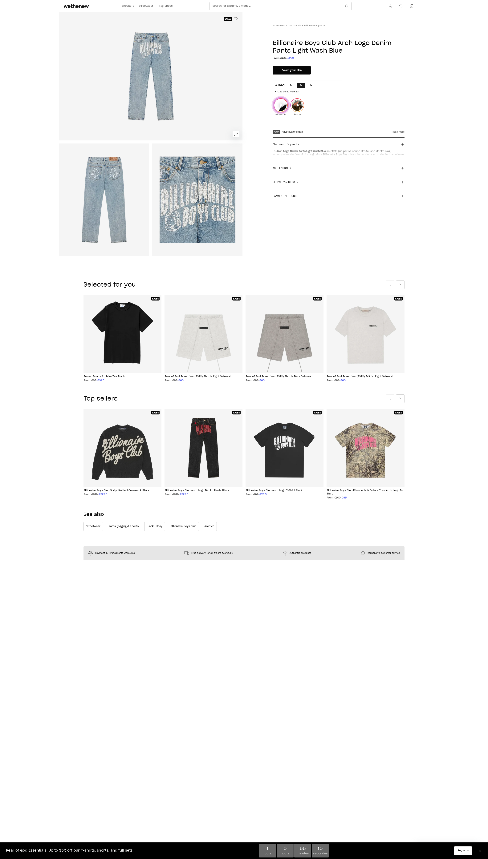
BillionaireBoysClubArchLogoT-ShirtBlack (274, 490)
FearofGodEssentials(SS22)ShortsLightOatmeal (197, 376)
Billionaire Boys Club (315, 26)
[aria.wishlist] (401, 6)
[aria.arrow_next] (400, 284)
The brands (294, 26)
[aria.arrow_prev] (390, 284)
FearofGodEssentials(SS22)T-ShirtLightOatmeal (359, 376)
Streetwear (279, 26)
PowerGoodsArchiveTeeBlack (104, 376)
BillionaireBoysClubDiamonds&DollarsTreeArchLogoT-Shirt (365, 492)
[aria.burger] (421, 6)
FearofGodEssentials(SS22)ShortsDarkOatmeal (278, 376)
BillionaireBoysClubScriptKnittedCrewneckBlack (116, 490)
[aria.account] (390, 6)
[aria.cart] (411, 6)
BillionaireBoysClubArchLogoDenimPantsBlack (197, 490)
